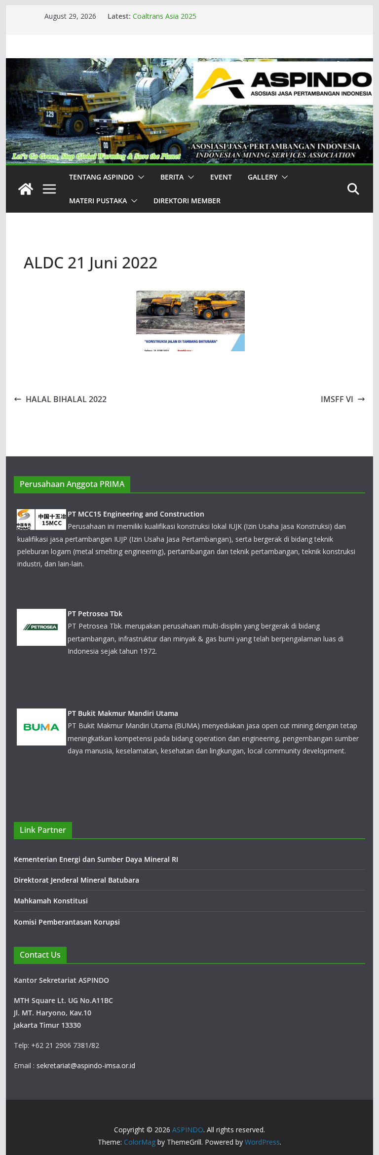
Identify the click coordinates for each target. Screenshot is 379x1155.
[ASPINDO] (26, 189)
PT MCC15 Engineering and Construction (136, 514)
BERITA (172, 177)
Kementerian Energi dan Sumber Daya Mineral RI (96, 859)
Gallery (262, 177)
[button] (139, 177)
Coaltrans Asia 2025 (164, 16)
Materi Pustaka (98, 200)
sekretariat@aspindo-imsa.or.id (86, 1065)
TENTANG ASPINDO (101, 177)
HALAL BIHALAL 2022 (66, 399)
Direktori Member (187, 200)
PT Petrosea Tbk (95, 613)
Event (221, 177)
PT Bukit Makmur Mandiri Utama (123, 713)
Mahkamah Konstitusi (51, 900)
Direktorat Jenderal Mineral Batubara (77, 880)
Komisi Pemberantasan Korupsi (67, 922)
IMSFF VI (337, 399)
